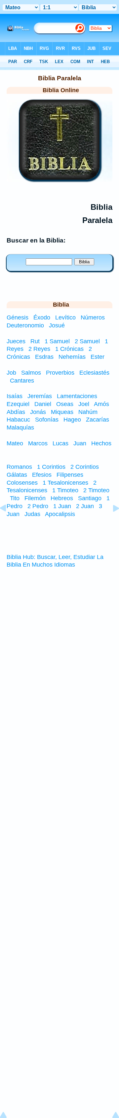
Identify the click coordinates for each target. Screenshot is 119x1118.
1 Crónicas (69, 349)
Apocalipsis (60, 514)
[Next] (110, 523)
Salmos (31, 372)
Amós (101, 404)
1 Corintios (51, 467)
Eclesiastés (94, 372)
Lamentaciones (77, 396)
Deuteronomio (26, 325)
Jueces (16, 341)
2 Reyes (39, 349)
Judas (32, 514)
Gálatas (17, 474)
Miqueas (62, 412)
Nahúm (88, 412)
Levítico (66, 317)
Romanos (19, 467)
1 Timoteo (65, 490)
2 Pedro (37, 506)
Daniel (42, 404)
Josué (57, 325)
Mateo (15, 443)
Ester (97, 357)
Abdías (16, 412)
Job (11, 372)
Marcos (38, 443)
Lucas (60, 443)
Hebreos (62, 498)
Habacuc (18, 419)
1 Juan (62, 506)
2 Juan (85, 506)
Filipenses (70, 474)
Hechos (101, 443)
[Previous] (8, 523)
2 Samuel (87, 341)
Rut (35, 341)
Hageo (72, 419)
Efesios (42, 474)
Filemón (35, 498)
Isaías (14, 396)
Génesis (18, 317)
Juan (79, 443)
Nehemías (72, 357)
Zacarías (97, 419)
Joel (83, 404)
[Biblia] (59, 177)
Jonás (38, 412)
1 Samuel (57, 341)
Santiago (89, 498)
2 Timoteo (96, 490)
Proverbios (60, 372)
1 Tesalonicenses (65, 482)
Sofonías (47, 419)
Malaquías (20, 427)
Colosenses (22, 482)
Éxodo (42, 317)
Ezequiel (18, 404)
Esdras (44, 357)
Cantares (22, 380)
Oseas (64, 404)
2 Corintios (84, 467)
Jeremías (39, 396)
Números (93, 317)
